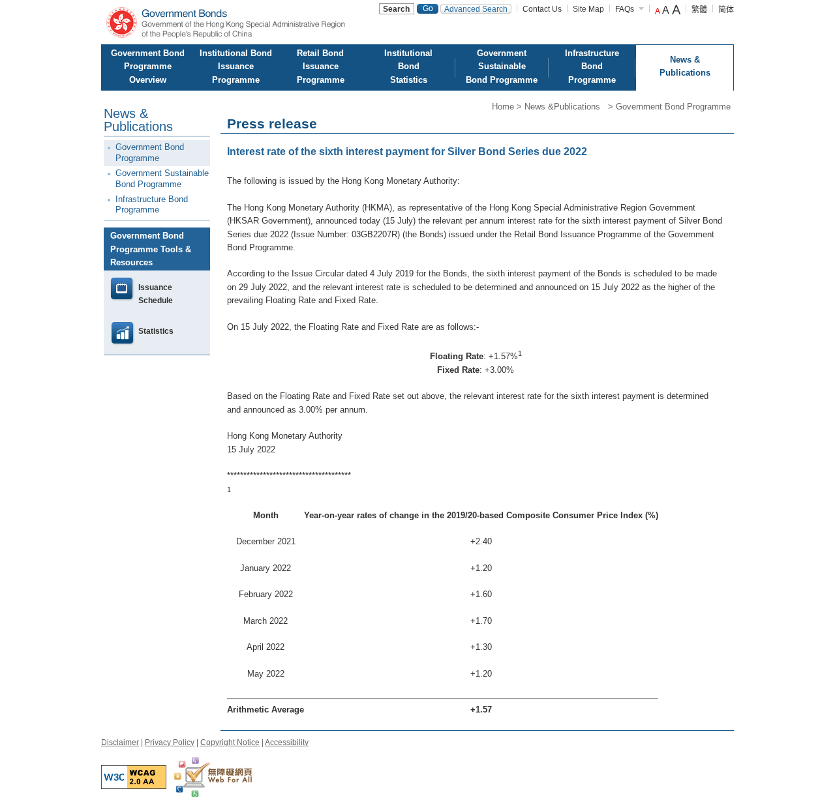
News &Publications (564, 106)
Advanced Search (476, 9)
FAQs (624, 9)
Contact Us (542, 9)
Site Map (588, 9)
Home (503, 106)
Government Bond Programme (673, 106)
